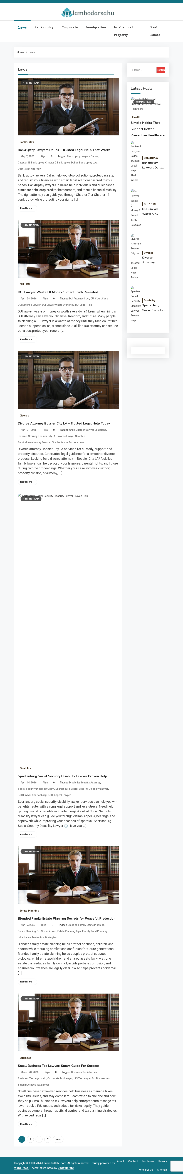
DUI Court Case (99, 298)
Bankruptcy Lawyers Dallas (82, 156)
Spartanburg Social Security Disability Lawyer (81, 788)
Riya (43, 156)
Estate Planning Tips (69, 931)
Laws (22, 27)
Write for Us (146, 1169)
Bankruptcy (44, 27)
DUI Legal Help (83, 304)
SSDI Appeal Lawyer (59, 795)
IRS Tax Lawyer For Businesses (92, 1078)
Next (58, 1139)
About (120, 1161)
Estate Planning (29, 910)
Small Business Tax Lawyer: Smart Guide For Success (58, 1066)
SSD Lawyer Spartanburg (32, 795)
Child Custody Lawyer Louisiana (87, 429)
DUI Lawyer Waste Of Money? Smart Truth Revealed (58, 292)
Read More (26, 208)
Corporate (69, 27)
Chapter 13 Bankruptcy (31, 162)
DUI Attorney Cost (79, 298)
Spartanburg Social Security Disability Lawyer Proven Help (62, 776)
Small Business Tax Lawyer (33, 1084)
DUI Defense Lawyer (29, 304)
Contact (133, 1161)
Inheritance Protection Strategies (37, 937)
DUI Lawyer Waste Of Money (58, 304)
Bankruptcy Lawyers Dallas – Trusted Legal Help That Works (64, 150)
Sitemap (162, 1169)
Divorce (24, 415)
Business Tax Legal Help (32, 1078)
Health (136, 117)
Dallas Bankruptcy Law (84, 162)
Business (25, 1057)
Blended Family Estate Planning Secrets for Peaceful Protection (66, 918)
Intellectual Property (123, 31)
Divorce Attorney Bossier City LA (36, 436)
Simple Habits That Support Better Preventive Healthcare (148, 129)
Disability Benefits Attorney (84, 782)
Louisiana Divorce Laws (71, 442)
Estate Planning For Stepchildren (37, 931)
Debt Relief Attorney (29, 168)
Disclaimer (148, 1161)
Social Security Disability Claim (36, 788)
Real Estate (155, 31)
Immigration (96, 27)
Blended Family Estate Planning (86, 925)
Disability (25, 768)
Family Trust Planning (95, 931)
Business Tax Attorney (84, 1072)
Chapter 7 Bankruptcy (57, 162)
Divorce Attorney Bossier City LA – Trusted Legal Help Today (64, 423)
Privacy (163, 1161)
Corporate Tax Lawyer (60, 1078)
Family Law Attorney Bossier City (37, 442)
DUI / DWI (25, 284)
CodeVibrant (66, 1168)
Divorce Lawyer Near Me (71, 436)
